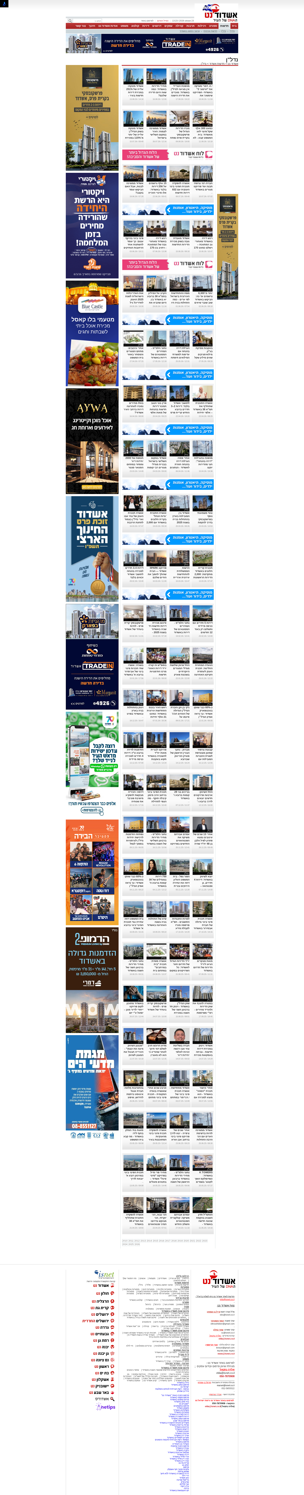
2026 (137, 1244)
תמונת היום (159, 1322)
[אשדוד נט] (214, 1289)
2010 (124, 1241)
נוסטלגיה (150, 1309)
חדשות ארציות (210, 31)
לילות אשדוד (173, 1322)
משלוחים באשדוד (181, 1410)
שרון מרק (185, 1482)
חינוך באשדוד (166, 1380)
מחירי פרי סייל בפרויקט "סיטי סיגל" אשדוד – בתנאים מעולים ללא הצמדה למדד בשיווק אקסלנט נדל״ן (156, 1182)
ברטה (186, 1488)
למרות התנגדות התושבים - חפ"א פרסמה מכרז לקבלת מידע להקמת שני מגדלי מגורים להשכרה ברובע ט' (179, 928)
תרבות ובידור (182, 1298)
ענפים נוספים (183, 1304)
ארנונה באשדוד (182, 1433)
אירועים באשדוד (182, 1427)
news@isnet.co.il (226, 1354)
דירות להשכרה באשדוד (178, 1416)
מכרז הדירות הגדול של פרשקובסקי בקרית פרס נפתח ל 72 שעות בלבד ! (179, 134)
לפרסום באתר (147, 21)
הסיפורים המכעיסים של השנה (173, 1317)
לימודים (173, 1352)
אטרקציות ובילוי (172, 1357)
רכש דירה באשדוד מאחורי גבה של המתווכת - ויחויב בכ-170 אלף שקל (157, 244)
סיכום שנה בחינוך (172, 1315)
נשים (187, 1374)
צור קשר (80, 25)
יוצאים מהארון (180, 1280)
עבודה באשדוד (182, 1448)
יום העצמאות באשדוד (179, 1490)
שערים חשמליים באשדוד (178, 1437)
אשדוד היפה (183, 1326)
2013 (143, 1241)
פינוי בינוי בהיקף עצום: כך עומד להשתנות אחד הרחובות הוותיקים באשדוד (133, 244)
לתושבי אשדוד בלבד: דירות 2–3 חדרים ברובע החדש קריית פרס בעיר (179, 409)
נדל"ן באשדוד (183, 1382)
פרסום (186, 1467)
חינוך (92, 25)
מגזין (186, 1306)
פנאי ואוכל (153, 1374)
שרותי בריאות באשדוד (179, 1425)
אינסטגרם (146, 1322)
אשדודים (163, 1278)
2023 (204, 1241)
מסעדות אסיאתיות (169, 1291)
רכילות (202, 25)
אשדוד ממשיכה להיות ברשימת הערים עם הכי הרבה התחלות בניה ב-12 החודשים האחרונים (204, 1139)
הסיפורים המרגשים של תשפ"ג (156, 1313)
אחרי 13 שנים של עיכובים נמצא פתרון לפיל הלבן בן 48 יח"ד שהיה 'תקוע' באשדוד (203, 840)
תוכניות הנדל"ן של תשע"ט (146, 1376)
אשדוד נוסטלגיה (180, 1343)
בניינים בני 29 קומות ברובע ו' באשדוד (181, 795)
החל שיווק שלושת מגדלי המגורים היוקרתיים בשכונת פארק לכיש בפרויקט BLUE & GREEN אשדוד (179, 675)
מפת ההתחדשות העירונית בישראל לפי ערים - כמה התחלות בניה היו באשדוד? (179, 299)
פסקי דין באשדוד (181, 1361)
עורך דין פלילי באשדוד (179, 1458)
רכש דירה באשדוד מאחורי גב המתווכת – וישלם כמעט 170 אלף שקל (203, 244)
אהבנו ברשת (175, 1374)
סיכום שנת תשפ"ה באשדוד (175, 1367)
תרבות (190, 25)
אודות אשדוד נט (108, 25)
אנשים (142, 1278)
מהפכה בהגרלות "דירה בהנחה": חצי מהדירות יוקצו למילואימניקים (203, 464)
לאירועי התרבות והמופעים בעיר (175, 1300)
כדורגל (148, 1304)
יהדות (164, 1374)
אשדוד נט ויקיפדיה (180, 1444)
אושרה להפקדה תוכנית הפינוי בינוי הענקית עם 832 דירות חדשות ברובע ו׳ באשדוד (179, 189)
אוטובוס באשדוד (132, 1378)
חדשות (224, 25)
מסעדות (185, 1287)
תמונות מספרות (164, 1309)
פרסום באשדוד (182, 1442)
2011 (131, 1241)
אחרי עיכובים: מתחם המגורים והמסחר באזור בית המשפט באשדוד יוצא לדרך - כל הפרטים (134, 357)
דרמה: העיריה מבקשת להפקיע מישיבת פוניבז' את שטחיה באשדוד (134, 798)
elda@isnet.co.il (227, 1339)
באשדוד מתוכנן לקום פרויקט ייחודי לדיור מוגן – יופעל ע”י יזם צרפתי (133, 1009)
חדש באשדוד (161, 1352)
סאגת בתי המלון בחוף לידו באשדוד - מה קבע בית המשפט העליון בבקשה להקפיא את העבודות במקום (133, 1139)
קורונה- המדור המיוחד (179, 1365)
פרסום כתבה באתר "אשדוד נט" (175, 1395)
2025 (131, 1244)
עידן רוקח (185, 1486)
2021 (192, 1241)
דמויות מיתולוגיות (162, 1346)
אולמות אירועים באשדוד (178, 1452)
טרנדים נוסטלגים (144, 1346)
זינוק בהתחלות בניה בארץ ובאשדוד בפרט (135, 710)
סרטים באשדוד (182, 1380)
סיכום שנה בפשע (153, 1315)
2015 (155, 1241)
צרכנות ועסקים (181, 1350)
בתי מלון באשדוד (181, 1401)
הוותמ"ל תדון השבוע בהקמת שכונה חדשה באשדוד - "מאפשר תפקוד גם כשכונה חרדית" (204, 1224)
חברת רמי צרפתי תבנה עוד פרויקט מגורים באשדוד (203, 186)
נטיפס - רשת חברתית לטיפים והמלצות (172, 1389)
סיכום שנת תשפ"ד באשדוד (175, 1330)
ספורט (213, 25)
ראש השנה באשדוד (169, 1376)
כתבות (186, 1309)
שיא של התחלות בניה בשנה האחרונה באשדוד (156, 921)
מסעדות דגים (148, 1289)
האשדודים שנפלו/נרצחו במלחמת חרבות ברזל (169, 1337)
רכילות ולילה (182, 1276)
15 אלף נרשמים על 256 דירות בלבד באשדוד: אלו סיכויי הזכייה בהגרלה (157, 189)
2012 (137, 1241)
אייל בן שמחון (183, 1391)
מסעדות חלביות (165, 1289)
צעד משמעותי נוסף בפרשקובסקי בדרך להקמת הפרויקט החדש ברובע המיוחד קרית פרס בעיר (204, 522)
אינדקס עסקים (139, 1374)
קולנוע (135, 25)
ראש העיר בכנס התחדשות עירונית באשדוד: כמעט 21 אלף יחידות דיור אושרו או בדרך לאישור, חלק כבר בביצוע (156, 717)
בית (234, 25)
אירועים (185, 1322)
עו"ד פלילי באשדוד (180, 1456)
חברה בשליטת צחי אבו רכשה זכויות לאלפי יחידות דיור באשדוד (181, 1052)
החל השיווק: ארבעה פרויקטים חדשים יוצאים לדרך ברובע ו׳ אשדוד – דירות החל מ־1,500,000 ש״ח (203, 801)
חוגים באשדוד (152, 1300)
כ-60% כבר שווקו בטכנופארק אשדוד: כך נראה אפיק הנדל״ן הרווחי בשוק (203, 713)
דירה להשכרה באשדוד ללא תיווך (174, 1473)
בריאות (155, 1326)
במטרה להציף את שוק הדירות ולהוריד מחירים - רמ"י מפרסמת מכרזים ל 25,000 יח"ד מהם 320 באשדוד (203, 1013)
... (212, 192)
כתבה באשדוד (182, 1450)
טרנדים (159, 1357)
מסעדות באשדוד (181, 1412)
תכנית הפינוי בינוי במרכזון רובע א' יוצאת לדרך (133, 1175)
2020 (186, 1241)
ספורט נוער (169, 1304)
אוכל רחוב (172, 1295)
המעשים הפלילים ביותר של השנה (157, 1378)
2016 (161, 1241)
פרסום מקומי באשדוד (179, 1397)
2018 (174, 1241)
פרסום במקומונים (181, 1406)
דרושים (156, 25)
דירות (145, 25)
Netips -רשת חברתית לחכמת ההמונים (172, 1439)
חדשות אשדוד (217, 63)
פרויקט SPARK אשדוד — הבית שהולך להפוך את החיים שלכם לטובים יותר (157, 574)
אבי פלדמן (184, 1484)
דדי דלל (185, 1475)
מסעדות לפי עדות (161, 1293)
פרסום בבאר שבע (181, 1420)
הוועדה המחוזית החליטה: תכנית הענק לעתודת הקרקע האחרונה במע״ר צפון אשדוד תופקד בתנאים (203, 675)
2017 (167, 1241)
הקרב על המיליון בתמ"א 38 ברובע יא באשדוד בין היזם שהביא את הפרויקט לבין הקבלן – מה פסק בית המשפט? (156, 303)
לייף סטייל (183, 1354)
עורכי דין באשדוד (163, 1361)
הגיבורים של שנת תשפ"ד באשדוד (174, 1333)
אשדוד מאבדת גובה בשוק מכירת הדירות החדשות (179, 241)
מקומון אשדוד (183, 1408)
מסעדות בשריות (182, 1289)
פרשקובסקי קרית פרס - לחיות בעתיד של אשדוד (133, 626)
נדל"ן (223, 31)
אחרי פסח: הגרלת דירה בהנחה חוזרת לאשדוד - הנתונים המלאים (179, 464)
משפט (124, 25)
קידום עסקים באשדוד (179, 1399)
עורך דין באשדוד (182, 1461)
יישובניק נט (184, 1404)
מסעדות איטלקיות (131, 1289)
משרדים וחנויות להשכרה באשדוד (174, 1423)
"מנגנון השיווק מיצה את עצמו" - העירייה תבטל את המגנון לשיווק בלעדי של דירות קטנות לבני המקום (133, 1055)
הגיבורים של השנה (180, 1313)
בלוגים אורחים (159, 1341)
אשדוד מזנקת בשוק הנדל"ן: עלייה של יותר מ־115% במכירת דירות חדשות (134, 134)
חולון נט (185, 1465)
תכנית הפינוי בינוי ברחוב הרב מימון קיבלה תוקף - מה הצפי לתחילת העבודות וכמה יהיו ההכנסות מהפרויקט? (156, 801)
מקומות (152, 1278)
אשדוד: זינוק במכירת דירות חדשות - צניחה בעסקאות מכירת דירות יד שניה (203, 1052)
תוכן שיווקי (184, 1352)
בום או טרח (175, 1278)
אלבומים (184, 1319)
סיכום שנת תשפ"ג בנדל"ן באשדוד (141, 1317)
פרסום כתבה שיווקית (179, 1446)
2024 (124, 1244)
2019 (180, 1241)
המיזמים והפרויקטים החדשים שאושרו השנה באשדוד (165, 1370)
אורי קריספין (211, 1345)
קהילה (179, 25)
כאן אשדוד (184, 1478)
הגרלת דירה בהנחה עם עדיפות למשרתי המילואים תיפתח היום (180, 354)
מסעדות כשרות (144, 1293)
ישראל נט (184, 1387)
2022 (198, 1241)
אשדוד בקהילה (181, 1324)
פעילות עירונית (168, 1326)
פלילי (232, 31)
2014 (149, 1241)
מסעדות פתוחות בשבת (147, 1291)
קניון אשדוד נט (150, 1380)
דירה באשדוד (183, 1454)
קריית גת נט (184, 1463)
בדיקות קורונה (183, 1480)
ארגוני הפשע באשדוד (190, 31)
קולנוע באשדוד (135, 1300)
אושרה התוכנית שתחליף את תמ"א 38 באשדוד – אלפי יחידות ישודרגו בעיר (203, 409)
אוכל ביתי (184, 1291)
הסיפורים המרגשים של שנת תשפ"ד (173, 1335)
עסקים (168, 25)
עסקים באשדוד (133, 1380)
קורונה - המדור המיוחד (177, 1363)
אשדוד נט (232, 63)
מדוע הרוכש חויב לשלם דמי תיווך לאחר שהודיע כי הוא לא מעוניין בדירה (157, 1052)
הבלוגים (185, 1339)
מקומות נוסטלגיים (181, 1346)
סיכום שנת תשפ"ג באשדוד (175, 1311)
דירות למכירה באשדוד (179, 1414)
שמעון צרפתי (183, 1471)
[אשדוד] (216, 22)
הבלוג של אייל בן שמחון (178, 1341)
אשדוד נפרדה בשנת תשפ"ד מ (141, 1335)
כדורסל (157, 1304)
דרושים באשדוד (182, 1429)
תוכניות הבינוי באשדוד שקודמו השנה (139, 1333)
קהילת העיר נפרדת (172, 1328)
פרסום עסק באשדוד (180, 1385)
